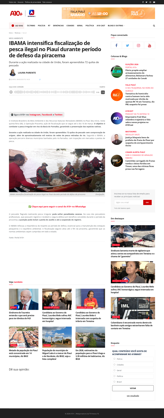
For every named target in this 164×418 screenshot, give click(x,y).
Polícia (118, 359)
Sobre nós (12, 2)
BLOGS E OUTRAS (115, 25)
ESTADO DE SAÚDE (51, 307)
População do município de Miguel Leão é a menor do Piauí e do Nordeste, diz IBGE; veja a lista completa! (57, 354)
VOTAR (133, 388)
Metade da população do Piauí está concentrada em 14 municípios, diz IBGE (23, 353)
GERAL (80, 25)
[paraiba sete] (108, 13)
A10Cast (129, 111)
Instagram (35, 114)
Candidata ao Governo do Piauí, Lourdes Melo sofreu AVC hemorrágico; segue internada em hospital (56, 317)
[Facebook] (143, 2)
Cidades (119, 365)
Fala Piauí (130, 85)
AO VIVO (19, 25)
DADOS (14, 345)
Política (119, 376)
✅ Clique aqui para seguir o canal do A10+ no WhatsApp (57, 206)
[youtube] (154, 2)
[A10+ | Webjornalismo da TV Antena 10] (23, 13)
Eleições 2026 (131, 64)
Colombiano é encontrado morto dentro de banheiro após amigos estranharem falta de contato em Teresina (131, 325)
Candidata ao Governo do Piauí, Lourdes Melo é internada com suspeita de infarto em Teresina (88, 317)
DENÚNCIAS (58, 25)
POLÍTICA (90, 25)
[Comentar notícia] (40, 79)
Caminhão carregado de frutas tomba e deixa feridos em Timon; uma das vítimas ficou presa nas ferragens (140, 165)
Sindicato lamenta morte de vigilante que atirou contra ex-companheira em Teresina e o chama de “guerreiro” (133, 253)
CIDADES (70, 25)
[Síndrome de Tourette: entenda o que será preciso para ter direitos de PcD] (23, 299)
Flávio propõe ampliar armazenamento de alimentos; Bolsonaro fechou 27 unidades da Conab (139, 74)
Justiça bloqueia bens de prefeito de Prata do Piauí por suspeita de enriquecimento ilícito (139, 141)
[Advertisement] (57, 103)
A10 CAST (101, 25)
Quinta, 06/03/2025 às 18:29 (20, 79)
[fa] (149, 45)
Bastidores (130, 131)
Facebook (47, 114)
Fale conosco (47, 2)
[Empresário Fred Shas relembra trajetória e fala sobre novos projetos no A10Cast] (117, 118)
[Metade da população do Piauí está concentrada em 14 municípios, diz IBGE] (23, 337)
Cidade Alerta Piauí (135, 152)
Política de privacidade (33, 2)
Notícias (17, 33)
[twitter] (146, 2)
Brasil (118, 382)
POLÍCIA (41, 25)
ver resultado (133, 395)
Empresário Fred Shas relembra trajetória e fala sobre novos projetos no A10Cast (137, 121)
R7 (49, 25)
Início (11, 33)
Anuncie (20, 2)
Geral (25, 33)
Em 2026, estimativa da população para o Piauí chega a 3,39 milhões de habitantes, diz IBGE (90, 354)
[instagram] (150, 2)
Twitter (59, 114)
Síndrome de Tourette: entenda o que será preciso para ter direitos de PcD (21, 315)
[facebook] (116, 45)
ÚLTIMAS (31, 25)
